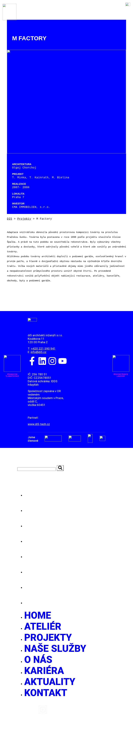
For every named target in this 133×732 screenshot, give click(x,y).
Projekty (24, 218)
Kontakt (47, 600)
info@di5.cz (38, 352)
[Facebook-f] (32, 361)
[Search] (60, 468)
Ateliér (44, 508)
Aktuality (51, 585)
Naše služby (58, 539)
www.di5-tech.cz (39, 424)
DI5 (9, 218)
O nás (39, 554)
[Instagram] (52, 361)
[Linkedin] (42, 361)
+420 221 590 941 (43, 348)
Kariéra (46, 570)
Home (38, 493)
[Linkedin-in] (32, 709)
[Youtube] (62, 361)
